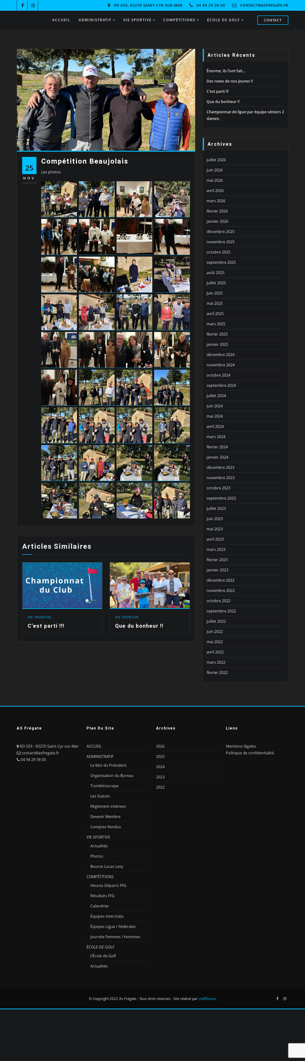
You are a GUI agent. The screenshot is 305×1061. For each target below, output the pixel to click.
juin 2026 (215, 170)
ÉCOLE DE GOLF (224, 19)
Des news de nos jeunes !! (230, 81)
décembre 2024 (220, 354)
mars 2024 (216, 436)
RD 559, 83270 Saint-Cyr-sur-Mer (148, 5)
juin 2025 (215, 293)
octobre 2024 (218, 375)
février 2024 (217, 447)
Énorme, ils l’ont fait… (226, 70)
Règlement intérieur (108, 806)
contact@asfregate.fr (264, 5)
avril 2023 (215, 539)
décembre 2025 (220, 231)
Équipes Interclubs (107, 916)
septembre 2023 (221, 498)
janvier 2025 (217, 344)
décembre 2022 (220, 580)
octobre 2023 (218, 488)
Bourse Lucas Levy (106, 866)
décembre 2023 (220, 467)
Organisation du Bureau (111, 775)
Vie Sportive (39, 617)
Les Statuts (100, 796)
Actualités (99, 846)
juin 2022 (215, 631)
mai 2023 (215, 529)
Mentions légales (241, 746)
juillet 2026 (216, 159)
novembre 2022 (221, 590)
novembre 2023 (221, 477)
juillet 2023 (216, 508)
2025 (160, 756)
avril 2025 (215, 313)
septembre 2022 (221, 611)
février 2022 (217, 672)
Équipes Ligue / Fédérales (113, 926)
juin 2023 (215, 518)
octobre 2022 (218, 600)
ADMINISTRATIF (96, 19)
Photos (96, 856)
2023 (160, 777)
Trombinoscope (104, 785)
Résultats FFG (102, 895)
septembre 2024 (221, 385)
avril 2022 (215, 652)
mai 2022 (215, 641)
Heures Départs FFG (108, 885)
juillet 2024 (216, 395)
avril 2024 (215, 426)
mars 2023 (216, 549)
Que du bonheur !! (139, 626)
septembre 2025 (221, 262)
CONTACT (273, 20)
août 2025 (215, 272)
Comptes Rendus (105, 826)
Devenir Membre (105, 816)
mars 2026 (216, 200)
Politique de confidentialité (250, 753)
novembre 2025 (221, 241)
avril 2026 (215, 190)
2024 (160, 766)
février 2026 (217, 211)
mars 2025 (216, 323)
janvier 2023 (217, 570)
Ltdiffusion (207, 998)
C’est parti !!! (46, 626)
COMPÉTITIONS (180, 19)
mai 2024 (215, 416)
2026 (160, 746)
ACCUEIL (61, 19)
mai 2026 (215, 180)
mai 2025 (215, 303)
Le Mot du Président (108, 765)
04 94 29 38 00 (211, 5)
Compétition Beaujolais (84, 161)
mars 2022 (216, 662)
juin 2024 (215, 406)
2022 (160, 787)
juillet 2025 (216, 282)
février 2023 (217, 559)
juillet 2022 (216, 621)
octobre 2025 (218, 252)
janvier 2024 (217, 457)
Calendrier (99, 906)
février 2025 (217, 334)
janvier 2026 (217, 221)
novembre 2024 (221, 364)
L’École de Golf (103, 955)
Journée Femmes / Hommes (115, 936)
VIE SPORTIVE (138, 19)
